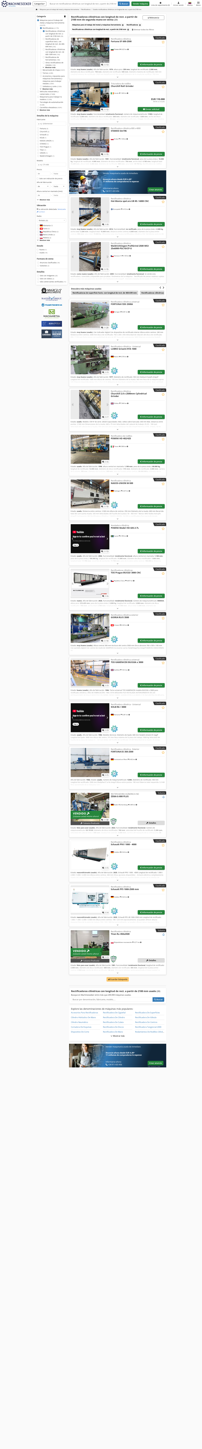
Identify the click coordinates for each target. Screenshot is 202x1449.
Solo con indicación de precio (50, 178)
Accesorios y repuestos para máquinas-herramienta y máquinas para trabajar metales (54, 80)
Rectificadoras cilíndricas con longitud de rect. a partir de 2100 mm (55, 33)
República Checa (50, 231)
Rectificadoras (51, 28)
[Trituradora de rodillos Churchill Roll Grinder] (90, 96)
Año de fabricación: (44, 182)
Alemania (48, 225)
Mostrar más (119, 1036)
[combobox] (51, 220)
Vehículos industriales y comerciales (49, 92)
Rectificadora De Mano (113, 1032)
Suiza (46, 228)
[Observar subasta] (163, 797)
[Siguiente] (107, 52)
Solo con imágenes (49, 275)
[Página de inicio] (36, 9)
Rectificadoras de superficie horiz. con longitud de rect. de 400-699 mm (55, 43)
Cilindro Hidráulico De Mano (83, 1017)
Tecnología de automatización (51, 103)
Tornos (48, 73)
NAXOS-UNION (47, 141)
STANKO (44, 144)
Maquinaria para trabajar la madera (51, 98)
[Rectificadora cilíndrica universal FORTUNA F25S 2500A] (90, 315)
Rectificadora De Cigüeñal (114, 1012)
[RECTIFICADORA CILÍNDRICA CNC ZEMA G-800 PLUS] (90, 807)
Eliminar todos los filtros (143, 29)
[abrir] (117, 77)
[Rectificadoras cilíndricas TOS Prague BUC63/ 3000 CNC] (90, 583)
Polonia (47, 238)
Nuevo (43, 249)
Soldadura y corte (52, 86)
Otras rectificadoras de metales (54, 63)
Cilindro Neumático (79, 1022)
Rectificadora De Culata (113, 1022)
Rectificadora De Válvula (145, 1017)
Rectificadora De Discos (113, 1027)
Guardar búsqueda (118, 979)
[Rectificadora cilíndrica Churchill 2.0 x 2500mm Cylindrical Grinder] (90, 404)
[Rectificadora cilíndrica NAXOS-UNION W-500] (90, 493)
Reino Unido (49, 234)
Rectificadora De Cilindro (114, 1017)
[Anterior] (73, 52)
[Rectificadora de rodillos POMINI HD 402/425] (90, 449)
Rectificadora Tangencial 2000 (148, 1027)
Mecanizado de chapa (54, 70)
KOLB (43, 138)
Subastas (44, 266)
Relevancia (154, 17)
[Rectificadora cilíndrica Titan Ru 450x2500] (90, 944)
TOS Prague (45, 147)
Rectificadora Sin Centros (146, 1022)
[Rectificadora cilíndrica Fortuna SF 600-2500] (90, 52)
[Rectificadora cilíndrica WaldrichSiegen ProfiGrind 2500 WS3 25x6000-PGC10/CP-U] (90, 256)
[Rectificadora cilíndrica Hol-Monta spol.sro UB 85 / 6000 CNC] (90, 211)
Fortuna (44, 128)
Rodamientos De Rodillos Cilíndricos (151, 1032)
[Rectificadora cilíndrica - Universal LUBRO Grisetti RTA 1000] (90, 359)
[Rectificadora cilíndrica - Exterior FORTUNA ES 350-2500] (90, 762)
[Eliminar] (122, 25)
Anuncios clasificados (50, 262)
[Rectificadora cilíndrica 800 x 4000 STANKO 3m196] (90, 141)
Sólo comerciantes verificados (53, 282)
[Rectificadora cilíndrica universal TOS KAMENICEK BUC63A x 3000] (90, 673)
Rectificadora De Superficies (147, 1012)
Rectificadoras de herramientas (52, 58)
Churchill (44, 131)
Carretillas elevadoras (51, 107)
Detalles (152, 823)
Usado (43, 253)
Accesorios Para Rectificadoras (84, 1012)
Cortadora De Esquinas (81, 1027)
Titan (43, 150)
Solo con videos (47, 279)
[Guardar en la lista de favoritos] (163, 42)
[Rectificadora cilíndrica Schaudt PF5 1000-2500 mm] (90, 900)
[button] (198, 4)
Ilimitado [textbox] (43, 220)
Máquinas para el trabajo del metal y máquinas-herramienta (52, 22)
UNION (44, 153)
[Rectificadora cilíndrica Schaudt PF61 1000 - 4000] (90, 855)
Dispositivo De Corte (80, 1032)
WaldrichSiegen (47, 156)
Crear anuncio (155, 189)
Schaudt (44, 134)
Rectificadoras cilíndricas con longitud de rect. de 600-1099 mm (55, 52)
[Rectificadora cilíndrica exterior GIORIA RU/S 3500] (90, 628)
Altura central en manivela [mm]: (50, 191)
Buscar (124, 3)
